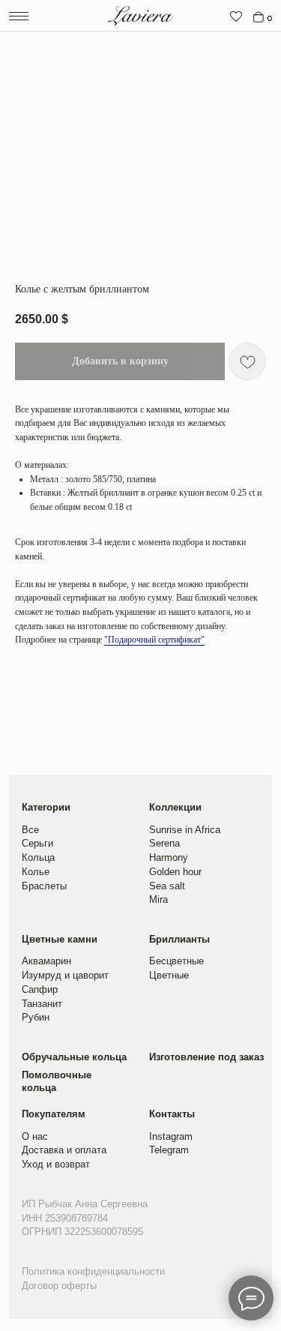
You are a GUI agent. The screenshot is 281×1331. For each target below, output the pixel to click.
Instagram (171, 1136)
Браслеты (44, 886)
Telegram (169, 1150)
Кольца (38, 857)
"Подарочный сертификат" (154, 639)
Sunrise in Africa (184, 829)
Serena (164, 843)
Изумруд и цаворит (65, 975)
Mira (158, 899)
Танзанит (42, 1003)
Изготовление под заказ (206, 1057)
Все (30, 829)
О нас (35, 1136)
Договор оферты (59, 1285)
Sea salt (167, 886)
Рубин (35, 1017)
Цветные (169, 975)
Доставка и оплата (64, 1150)
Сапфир (40, 989)
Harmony (168, 857)
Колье (35, 871)
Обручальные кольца (74, 1057)
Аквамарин (46, 961)
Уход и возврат (56, 1164)
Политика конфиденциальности (93, 1271)
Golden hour (175, 871)
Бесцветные (176, 961)
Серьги (37, 843)
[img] (236, 16)
